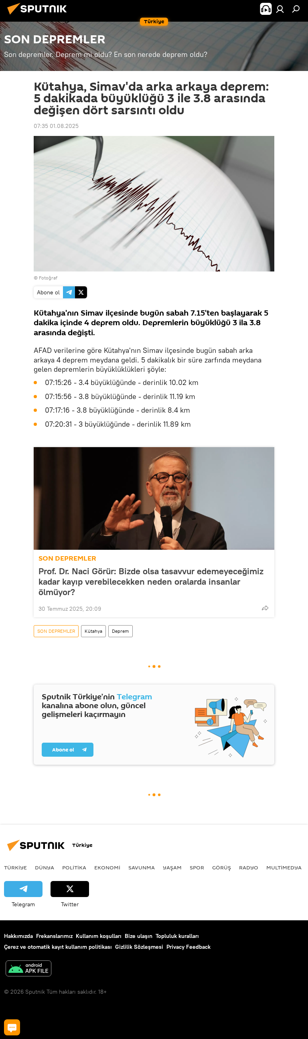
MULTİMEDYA (284, 867)
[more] (265, 608)
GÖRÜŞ (221, 867)
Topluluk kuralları (177, 936)
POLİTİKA (74, 867)
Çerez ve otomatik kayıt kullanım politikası (58, 946)
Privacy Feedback (188, 946)
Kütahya (93, 631)
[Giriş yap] (280, 9)
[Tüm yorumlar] (12, 1027)
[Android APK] (28, 969)
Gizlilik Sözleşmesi (139, 946)
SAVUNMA (141, 867)
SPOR (197, 867)
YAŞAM (172, 867)
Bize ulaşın (138, 936)
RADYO (248, 867)
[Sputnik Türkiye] (39, 15)
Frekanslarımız (54, 936)
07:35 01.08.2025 (56, 126)
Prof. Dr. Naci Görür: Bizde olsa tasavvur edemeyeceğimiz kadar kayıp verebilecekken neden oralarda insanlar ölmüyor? (150, 581)
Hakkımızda (18, 936)
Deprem (120, 631)
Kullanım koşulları (99, 936)
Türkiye (15, 867)
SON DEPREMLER (67, 558)
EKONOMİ (107, 867)
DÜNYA (44, 867)
